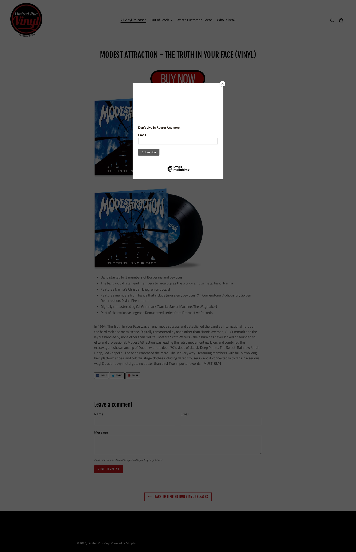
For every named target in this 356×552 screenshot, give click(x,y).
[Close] (222, 84)
